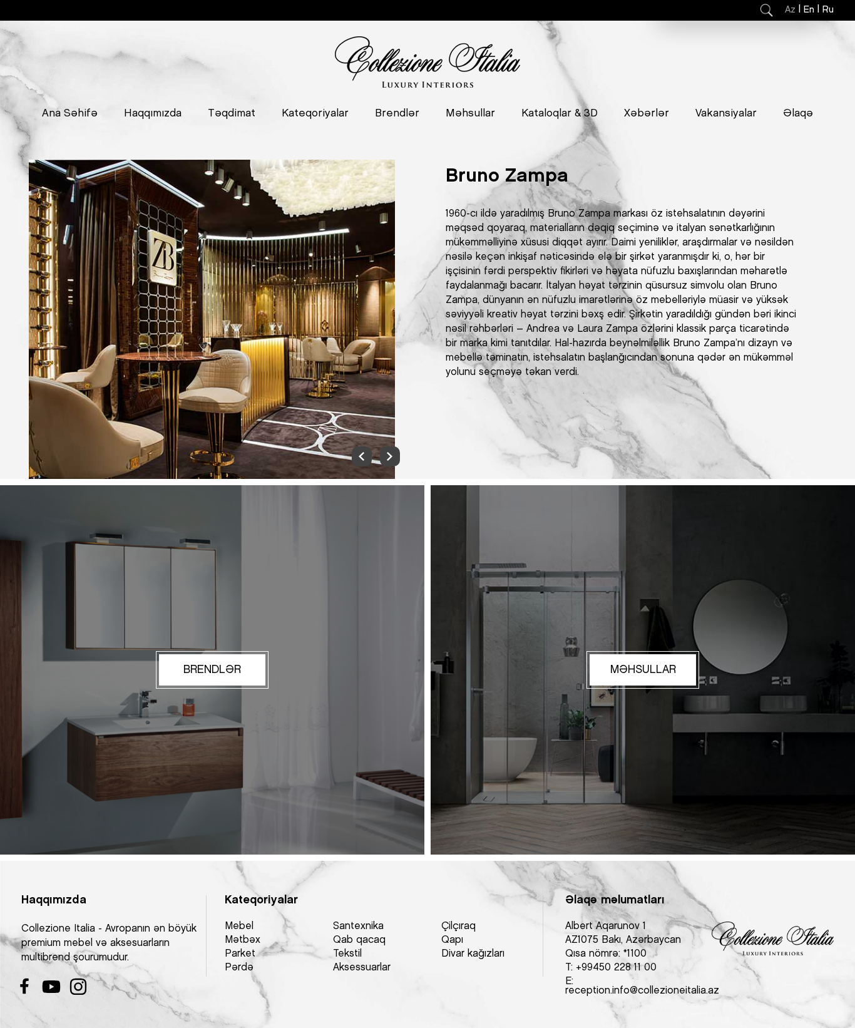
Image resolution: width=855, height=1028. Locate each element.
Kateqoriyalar (315, 113)
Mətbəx (242, 940)
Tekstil (347, 954)
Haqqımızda (153, 113)
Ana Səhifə (70, 113)
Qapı (452, 940)
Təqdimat (231, 113)
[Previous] (362, 456)
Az (790, 10)
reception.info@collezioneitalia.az (642, 990)
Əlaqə (798, 113)
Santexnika (358, 926)
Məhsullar (470, 113)
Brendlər (397, 113)
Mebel (239, 926)
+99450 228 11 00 (616, 967)
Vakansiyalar (726, 113)
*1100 (635, 954)
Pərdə (239, 967)
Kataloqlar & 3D (559, 113)
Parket (240, 954)
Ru (828, 10)
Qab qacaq (359, 940)
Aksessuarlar (362, 967)
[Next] (390, 456)
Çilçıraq (458, 926)
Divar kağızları (472, 954)
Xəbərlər (646, 113)
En (809, 10)
